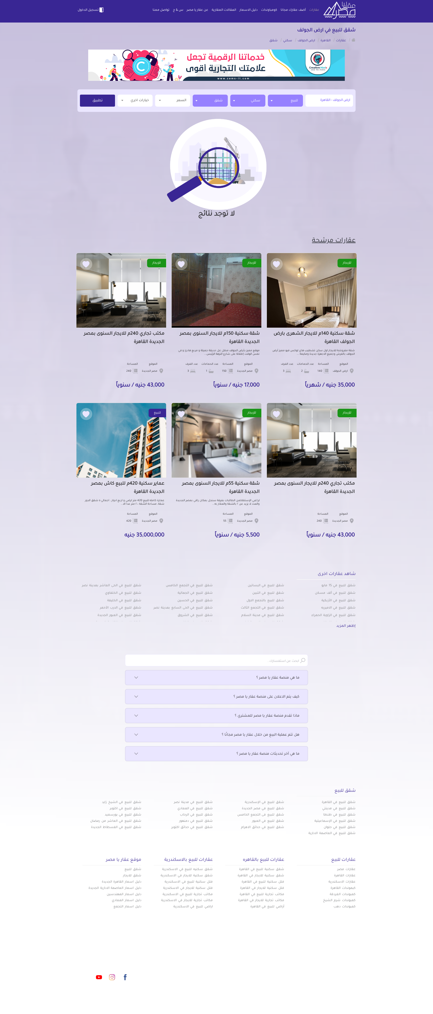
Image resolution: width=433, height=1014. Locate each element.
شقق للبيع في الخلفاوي (123, 593)
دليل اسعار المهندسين (124, 894)
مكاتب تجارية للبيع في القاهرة (262, 894)
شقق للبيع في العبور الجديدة (119, 615)
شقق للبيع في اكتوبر (125, 808)
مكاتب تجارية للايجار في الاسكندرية (187, 900)
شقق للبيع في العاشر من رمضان (115, 821)
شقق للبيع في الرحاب (196, 815)
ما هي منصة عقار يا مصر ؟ (277, 678)
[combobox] (285, 101)
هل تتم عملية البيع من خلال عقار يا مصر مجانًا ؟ (260, 735)
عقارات (314, 10)
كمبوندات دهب (345, 907)
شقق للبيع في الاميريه (338, 608)
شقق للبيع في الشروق (195, 615)
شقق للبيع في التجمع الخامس (189, 585)
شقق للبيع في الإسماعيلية (335, 821)
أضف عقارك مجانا (293, 10)
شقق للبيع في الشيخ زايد (121, 802)
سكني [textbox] (255, 101)
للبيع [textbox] (294, 101)
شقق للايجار (132, 876)
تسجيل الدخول (88, 10)
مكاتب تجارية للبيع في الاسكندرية (188, 894)
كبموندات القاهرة (343, 888)
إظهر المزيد (346, 626)
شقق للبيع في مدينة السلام (262, 615)
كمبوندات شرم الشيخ (339, 900)
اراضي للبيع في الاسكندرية (193, 907)
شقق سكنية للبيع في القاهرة (261, 869)
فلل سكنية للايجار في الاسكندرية (188, 888)
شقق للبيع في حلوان (340, 827)
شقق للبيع (133, 869)
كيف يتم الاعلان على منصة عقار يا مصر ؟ (266, 697)
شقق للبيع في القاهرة (339, 802)
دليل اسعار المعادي (126, 900)
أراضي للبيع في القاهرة (267, 907)
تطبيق (97, 101)
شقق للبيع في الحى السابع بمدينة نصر (183, 608)
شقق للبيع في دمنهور (196, 821)
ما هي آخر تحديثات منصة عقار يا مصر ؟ (268, 754)
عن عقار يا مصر (197, 10)
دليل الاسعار (249, 10)
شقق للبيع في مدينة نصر (193, 802)
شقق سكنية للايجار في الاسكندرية (187, 876)
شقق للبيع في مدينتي (339, 808)
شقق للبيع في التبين (268, 593)
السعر (181, 100)
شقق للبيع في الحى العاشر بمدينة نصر (111, 585)
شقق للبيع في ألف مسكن (335, 593)
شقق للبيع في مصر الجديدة (263, 808)
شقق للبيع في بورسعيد (123, 815)
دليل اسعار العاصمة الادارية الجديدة (114, 888)
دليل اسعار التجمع (127, 907)
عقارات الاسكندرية (342, 882)
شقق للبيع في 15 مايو (338, 585)
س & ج (178, 10)
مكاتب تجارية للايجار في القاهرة (261, 900)
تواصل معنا (161, 10)
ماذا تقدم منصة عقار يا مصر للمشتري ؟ (267, 716)
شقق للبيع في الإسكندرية (264, 802)
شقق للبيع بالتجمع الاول (265, 600)
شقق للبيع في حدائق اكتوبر (192, 827)
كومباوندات (269, 10)
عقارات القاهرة (345, 876)
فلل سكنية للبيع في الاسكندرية (189, 882)
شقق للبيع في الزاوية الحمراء (333, 615)
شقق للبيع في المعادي (195, 808)
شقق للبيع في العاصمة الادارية (332, 833)
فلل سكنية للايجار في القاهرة (262, 888)
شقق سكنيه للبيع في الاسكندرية (187, 869)
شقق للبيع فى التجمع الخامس (260, 815)
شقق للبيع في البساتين (266, 585)
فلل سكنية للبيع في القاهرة (263, 882)
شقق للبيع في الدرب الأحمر (120, 608)
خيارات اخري (140, 100)
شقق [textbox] (218, 101)
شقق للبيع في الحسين (195, 600)
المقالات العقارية (224, 10)
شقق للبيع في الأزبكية (338, 600)
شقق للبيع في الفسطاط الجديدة (116, 827)
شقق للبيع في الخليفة (124, 600)
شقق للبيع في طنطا (339, 815)
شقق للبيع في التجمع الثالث (262, 608)
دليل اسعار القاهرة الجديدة (121, 882)
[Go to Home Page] (354, 39)
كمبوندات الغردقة (343, 894)
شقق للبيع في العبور (268, 821)
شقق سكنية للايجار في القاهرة (261, 876)
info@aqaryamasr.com (100, 955)
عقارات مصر (346, 869)
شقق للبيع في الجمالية (195, 593)
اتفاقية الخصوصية (180, 971)
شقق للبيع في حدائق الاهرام (262, 827)
